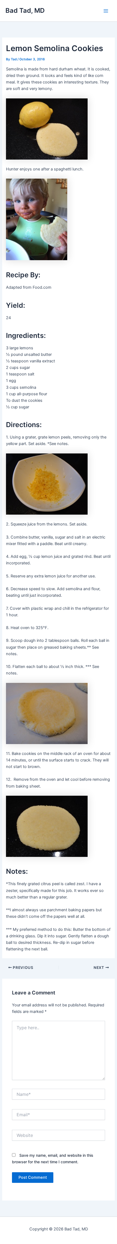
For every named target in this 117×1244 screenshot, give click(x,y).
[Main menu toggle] (106, 11)
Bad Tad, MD (25, 10)
